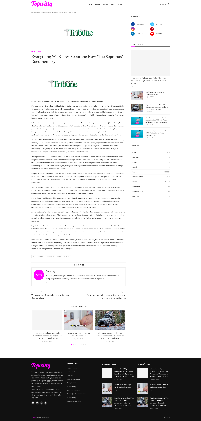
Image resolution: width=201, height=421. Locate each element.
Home (90, 4)
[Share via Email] (83, 265)
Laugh (105, 4)
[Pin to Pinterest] (81, 265)
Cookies (70, 375)
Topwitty (50, 271)
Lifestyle (66, 256)
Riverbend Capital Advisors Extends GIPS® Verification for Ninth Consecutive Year (157, 133)
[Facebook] (157, 4)
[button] (35, 327)
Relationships (151, 191)
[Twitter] (160, 4)
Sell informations (73, 390)
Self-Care (151, 196)
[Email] (165, 4)
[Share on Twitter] (78, 265)
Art (34, 256)
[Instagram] (163, 4)
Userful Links (73, 364)
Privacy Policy (72, 368)
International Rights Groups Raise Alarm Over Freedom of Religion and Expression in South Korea (47, 335)
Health (151, 162)
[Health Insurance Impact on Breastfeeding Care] (78, 320)
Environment (50, 256)
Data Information (73, 379)
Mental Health (151, 177)
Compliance (71, 383)
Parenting (151, 186)
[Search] (169, 4)
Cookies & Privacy (74, 401)
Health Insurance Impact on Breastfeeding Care (155, 93)
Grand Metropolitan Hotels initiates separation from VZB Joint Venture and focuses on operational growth (157, 120)
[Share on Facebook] (76, 265)
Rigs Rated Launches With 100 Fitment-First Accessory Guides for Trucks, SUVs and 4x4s (110, 335)
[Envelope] (45, 403)
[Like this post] (74, 265)
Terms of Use (71, 372)
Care (112, 4)
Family (59, 256)
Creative (40, 256)
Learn (97, 4)
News (120, 4)
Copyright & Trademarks (76, 394)
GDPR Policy (71, 386)
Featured (151, 157)
